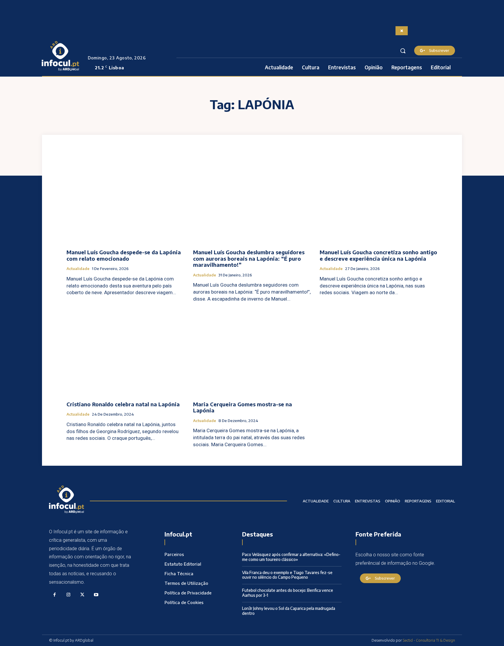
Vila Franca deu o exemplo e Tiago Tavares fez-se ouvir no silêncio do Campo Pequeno (287, 575)
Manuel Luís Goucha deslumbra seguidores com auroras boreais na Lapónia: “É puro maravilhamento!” (248, 258)
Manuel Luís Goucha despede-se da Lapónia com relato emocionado (123, 255)
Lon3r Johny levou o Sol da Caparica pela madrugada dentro (288, 611)
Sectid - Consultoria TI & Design (429, 640)
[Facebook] (54, 595)
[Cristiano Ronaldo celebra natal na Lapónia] (125, 352)
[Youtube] (96, 595)
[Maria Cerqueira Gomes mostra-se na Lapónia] (252, 352)
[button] (403, 51)
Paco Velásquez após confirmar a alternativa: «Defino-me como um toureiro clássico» (291, 557)
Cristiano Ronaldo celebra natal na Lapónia (123, 404)
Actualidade (78, 268)
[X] (82, 595)
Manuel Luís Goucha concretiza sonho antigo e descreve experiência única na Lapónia (378, 255)
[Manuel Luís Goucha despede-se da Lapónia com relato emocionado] (125, 200)
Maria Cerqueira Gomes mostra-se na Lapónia (242, 407)
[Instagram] (68, 595)
